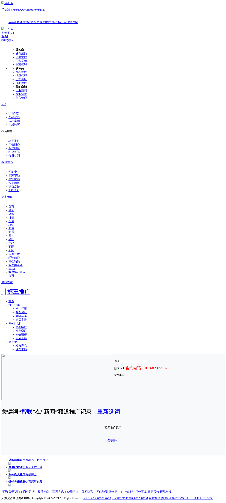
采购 (11, 213)
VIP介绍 (13, 113)
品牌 (11, 239)
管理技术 (14, 254)
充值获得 (21, 334)
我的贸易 (7, 40)
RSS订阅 (13, 190)
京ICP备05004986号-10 (97, 498)
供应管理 (21, 75)
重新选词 (108, 411)
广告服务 (14, 144)
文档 (11, 242)
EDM (11, 268)
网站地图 (102, 491)
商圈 (11, 246)
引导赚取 (21, 330)
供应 (11, 210)
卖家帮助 (14, 179)
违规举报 (165, 491)
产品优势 (14, 117)
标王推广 (14, 140)
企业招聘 (21, 94)
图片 (11, 235)
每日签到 (14, 155)
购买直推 (21, 319)
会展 (11, 221)
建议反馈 (14, 186)
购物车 (5, 32)
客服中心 (7, 162)
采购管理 (21, 57)
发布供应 (21, 71)
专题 (11, 231)
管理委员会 (15, 265)
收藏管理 (21, 64)
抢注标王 (21, 308)
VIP (3, 104)
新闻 (11, 250)
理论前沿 (14, 257)
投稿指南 (43, 491)
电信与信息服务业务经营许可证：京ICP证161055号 (181, 498)
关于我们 (14, 491)
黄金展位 (21, 312)
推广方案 (14, 304)
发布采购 (21, 53)
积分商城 (141, 491)
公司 (11, 275)
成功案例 (14, 120)
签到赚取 (21, 327)
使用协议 (72, 491)
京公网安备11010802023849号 (130, 498)
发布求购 (21, 349)
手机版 (39, 13)
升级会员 (21, 316)
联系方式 (58, 491)
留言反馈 (153, 491)
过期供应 (21, 83)
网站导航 (7, 282)
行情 (11, 217)
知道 (11, 228)
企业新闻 (21, 90)
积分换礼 (14, 151)
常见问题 (14, 182)
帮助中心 (14, 171)
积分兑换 (21, 338)
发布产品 (21, 345)
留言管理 (21, 97)
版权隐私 (87, 491)
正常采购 (21, 60)
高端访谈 (14, 261)
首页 (4, 36)
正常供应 (21, 79)
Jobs (10, 224)
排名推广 (114, 491)
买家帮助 (14, 175)
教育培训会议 (16, 272)
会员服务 (14, 148)
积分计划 (14, 323)
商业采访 (28, 491)
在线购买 (14, 124)
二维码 (9, 28)
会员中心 (14, 341)
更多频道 (7, 196)
